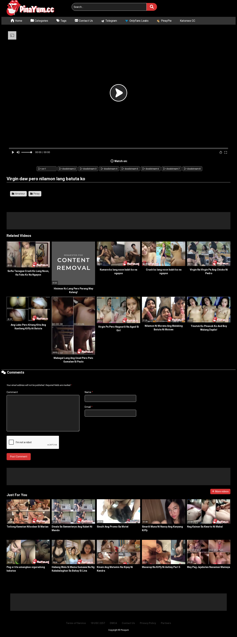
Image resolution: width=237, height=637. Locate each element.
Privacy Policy (148, 623)
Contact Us (128, 623)
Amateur (20, 193)
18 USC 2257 (98, 623)
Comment (12, 392)
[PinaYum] (33, 8)
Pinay (36, 193)
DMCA (113, 623)
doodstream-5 (130, 169)
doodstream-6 (151, 169)
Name (89, 392)
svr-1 (42, 169)
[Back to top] (225, 626)
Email (88, 407)
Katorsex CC (187, 20)
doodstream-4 (109, 169)
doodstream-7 (171, 169)
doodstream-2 (67, 169)
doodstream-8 (192, 169)
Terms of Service (76, 623)
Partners (166, 623)
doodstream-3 (88, 169)
